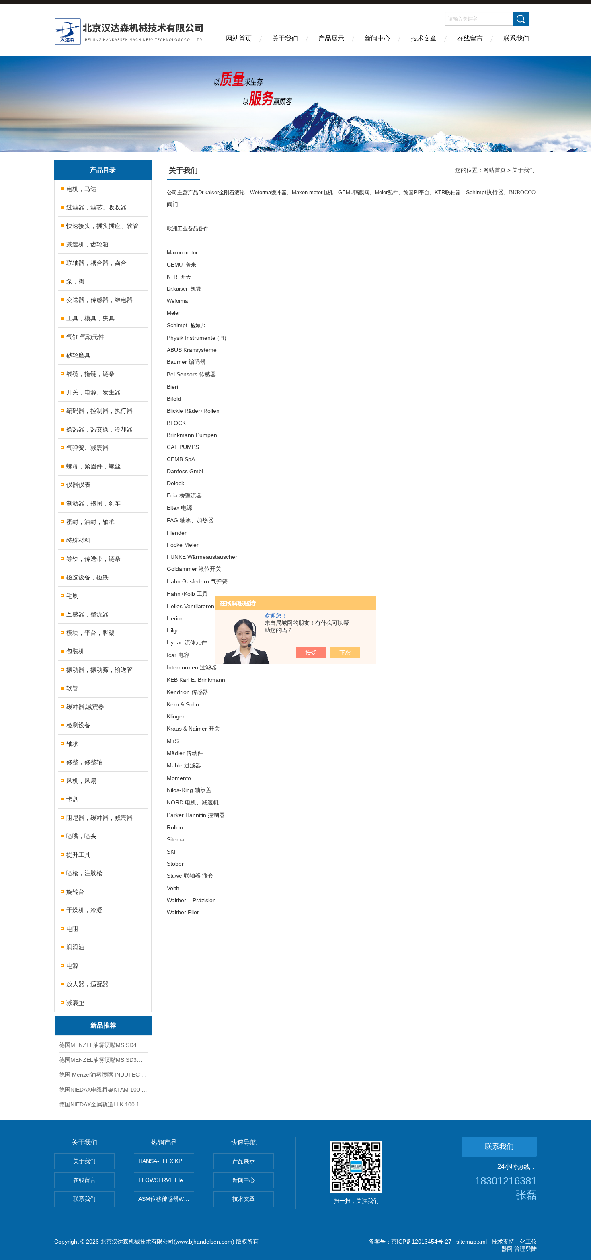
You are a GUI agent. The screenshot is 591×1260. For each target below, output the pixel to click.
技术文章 (424, 38)
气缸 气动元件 (85, 336)
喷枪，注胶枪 (84, 873)
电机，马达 (81, 188)
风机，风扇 (81, 780)
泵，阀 (75, 281)
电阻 (72, 928)
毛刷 (72, 595)
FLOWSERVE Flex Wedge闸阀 (166, 1180)
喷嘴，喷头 (81, 836)
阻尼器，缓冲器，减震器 (99, 817)
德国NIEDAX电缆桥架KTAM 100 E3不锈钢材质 (103, 1089)
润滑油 (75, 947)
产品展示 (331, 38)
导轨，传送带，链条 (93, 558)
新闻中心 (377, 38)
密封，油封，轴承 (90, 521)
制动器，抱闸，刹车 (93, 503)
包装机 (75, 651)
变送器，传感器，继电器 (99, 299)
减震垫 (75, 1002)
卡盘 (72, 799)
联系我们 (516, 38)
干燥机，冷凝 (84, 910)
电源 (72, 965)
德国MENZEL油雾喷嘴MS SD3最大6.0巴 (103, 1060)
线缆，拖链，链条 (90, 373)
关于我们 (285, 38)
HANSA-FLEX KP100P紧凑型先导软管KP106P (166, 1161)
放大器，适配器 (87, 984)
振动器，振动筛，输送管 (99, 669)
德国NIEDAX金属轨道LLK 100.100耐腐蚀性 (103, 1104)
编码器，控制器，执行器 (99, 410)
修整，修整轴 (84, 762)
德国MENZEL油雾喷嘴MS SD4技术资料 (103, 1045)
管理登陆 (525, 1249)
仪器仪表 (78, 484)
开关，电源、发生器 (93, 392)
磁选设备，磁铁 (87, 577)
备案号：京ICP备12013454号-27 (410, 1241)
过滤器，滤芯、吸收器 (96, 207)
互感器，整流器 (87, 614)
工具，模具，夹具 (90, 318)
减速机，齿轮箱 (87, 244)
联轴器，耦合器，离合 (96, 262)
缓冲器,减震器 (85, 706)
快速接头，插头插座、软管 (102, 225)
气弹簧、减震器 (87, 447)
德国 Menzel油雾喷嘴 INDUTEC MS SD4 (103, 1074)
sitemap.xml (471, 1241)
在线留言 (470, 38)
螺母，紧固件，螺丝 (93, 466)
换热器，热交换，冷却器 (99, 429)
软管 (72, 688)
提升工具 (78, 854)
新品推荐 (103, 1025)
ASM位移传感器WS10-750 (166, 1199)
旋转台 (75, 891)
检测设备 (78, 725)
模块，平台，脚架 (90, 632)
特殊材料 (78, 540)
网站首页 (239, 38)
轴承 (72, 743)
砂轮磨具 (78, 355)
